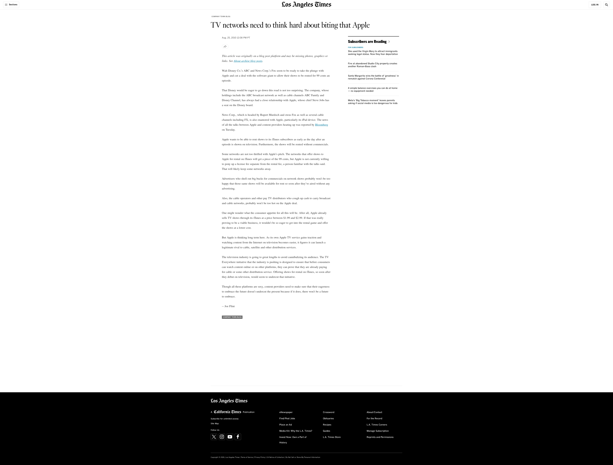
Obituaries (328, 418)
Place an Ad (285, 425)
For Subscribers (355, 47)
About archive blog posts (248, 61)
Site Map (215, 424)
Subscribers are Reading (367, 41)
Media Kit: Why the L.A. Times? (295, 431)
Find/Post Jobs (287, 418)
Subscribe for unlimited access (224, 419)
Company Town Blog (221, 16)
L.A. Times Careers (377, 425)
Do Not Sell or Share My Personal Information (303, 457)
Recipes (327, 425)
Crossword (328, 412)
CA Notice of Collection (275, 457)
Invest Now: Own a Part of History (292, 440)
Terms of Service (247, 457)
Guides (326, 431)
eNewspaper (286, 412)
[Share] (225, 46)
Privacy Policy (259, 457)
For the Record (374, 418)
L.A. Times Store (332, 437)
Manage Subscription (378, 431)
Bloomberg (321, 124)
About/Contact (374, 412)
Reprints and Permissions (380, 437)
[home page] (306, 4)
